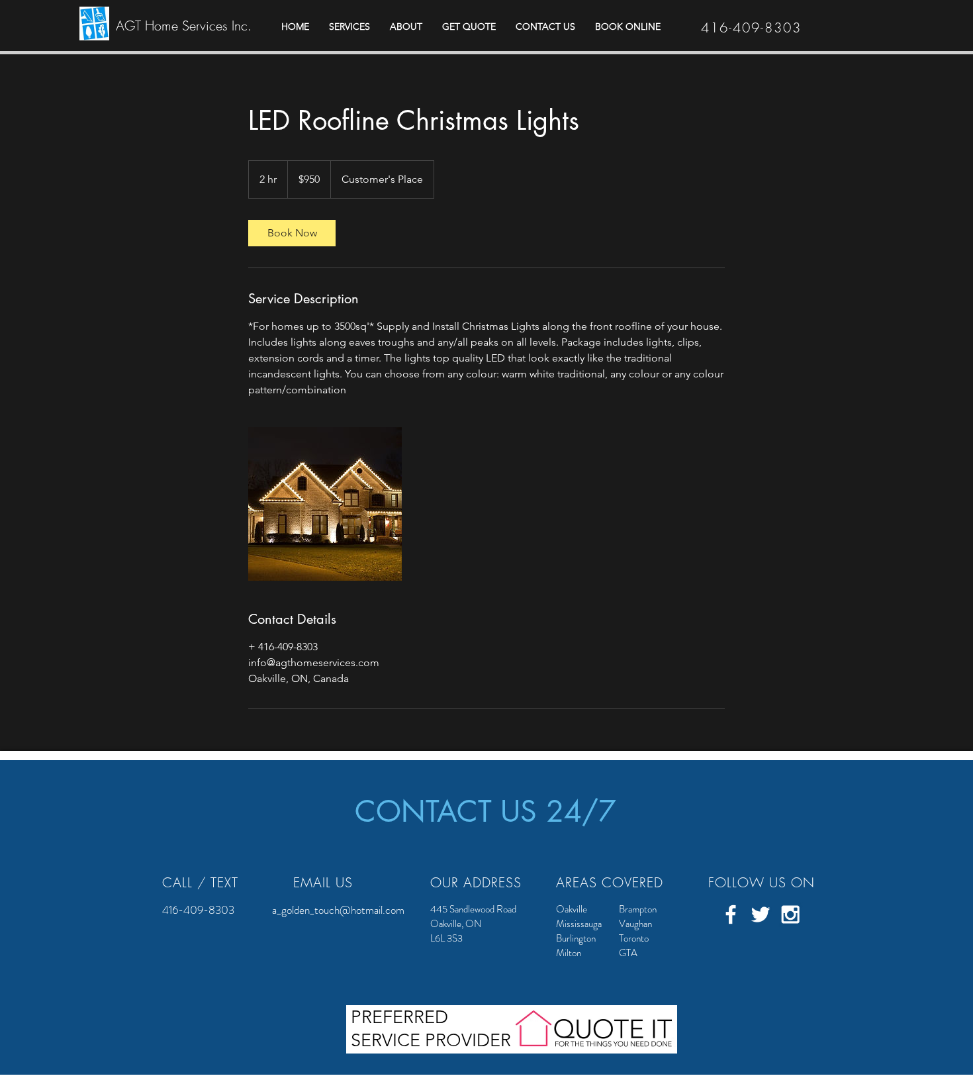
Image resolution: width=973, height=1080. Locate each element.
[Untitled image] (325, 504)
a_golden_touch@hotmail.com (338, 910)
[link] (292, 233)
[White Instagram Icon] (790, 914)
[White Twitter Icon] (760, 914)
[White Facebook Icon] (730, 914)
